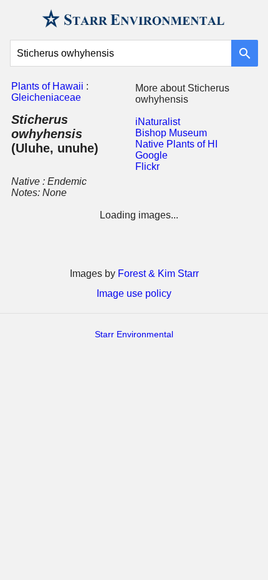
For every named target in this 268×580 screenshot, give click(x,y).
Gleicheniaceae (46, 97)
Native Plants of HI (176, 144)
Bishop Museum (171, 133)
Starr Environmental (134, 334)
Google (151, 155)
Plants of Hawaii (47, 86)
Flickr (147, 166)
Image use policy (134, 293)
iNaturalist (157, 121)
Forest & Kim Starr (158, 273)
